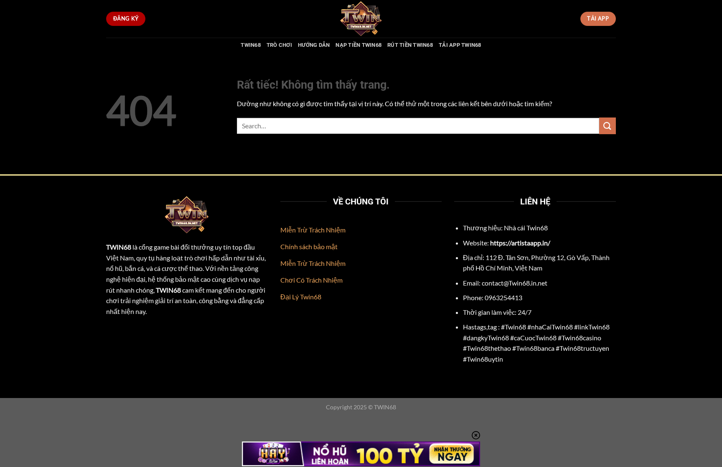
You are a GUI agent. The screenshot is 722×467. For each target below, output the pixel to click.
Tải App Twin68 (460, 45)
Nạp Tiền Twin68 (358, 45)
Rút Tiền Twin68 (410, 45)
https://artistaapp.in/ (520, 243)
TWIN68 (251, 45)
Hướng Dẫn (314, 45)
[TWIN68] (361, 19)
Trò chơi (279, 45)
